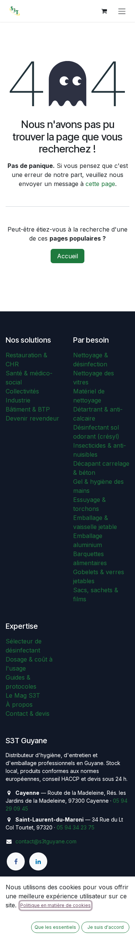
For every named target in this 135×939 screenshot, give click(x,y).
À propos (19, 704)
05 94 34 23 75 (75, 827)
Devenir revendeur (32, 418)
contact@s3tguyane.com (45, 841)
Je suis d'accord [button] (105, 927)
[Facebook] (16, 861)
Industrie (18, 400)
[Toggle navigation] (121, 11)
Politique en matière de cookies (55, 905)
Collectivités (22, 391)
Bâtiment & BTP (28, 409)
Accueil (67, 256)
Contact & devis (28, 713)
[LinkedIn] (38, 861)
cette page (100, 183)
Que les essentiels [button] (55, 927)
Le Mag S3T (23, 695)
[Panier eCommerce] (103, 10)
